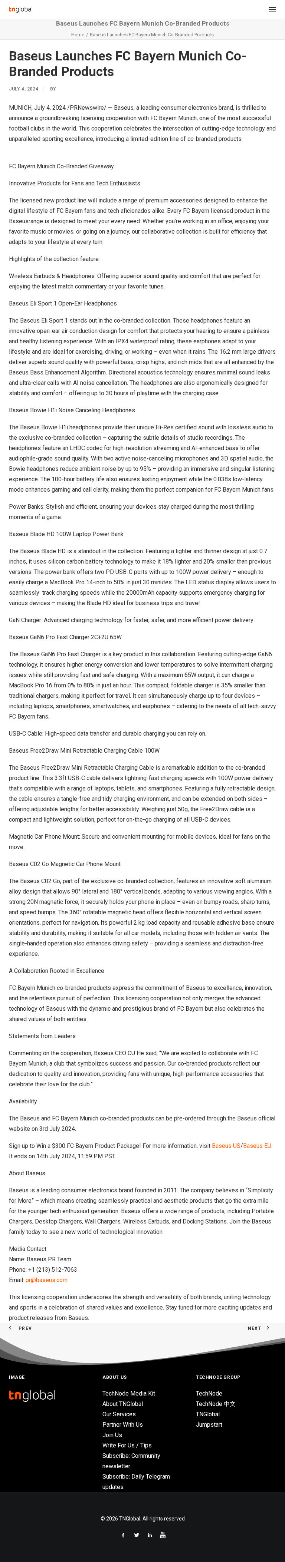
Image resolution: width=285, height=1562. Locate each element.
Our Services (119, 1414)
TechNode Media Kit (128, 1393)
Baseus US (226, 1145)
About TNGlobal (122, 1403)
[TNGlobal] (20, 10)
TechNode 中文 (216, 1403)
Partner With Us (122, 1424)
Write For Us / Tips (127, 1445)
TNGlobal (208, 1414)
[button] (272, 9)
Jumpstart (209, 1424)
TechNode (209, 1393)
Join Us (112, 1435)
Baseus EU (257, 1145)
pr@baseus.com (47, 1280)
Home (77, 34)
